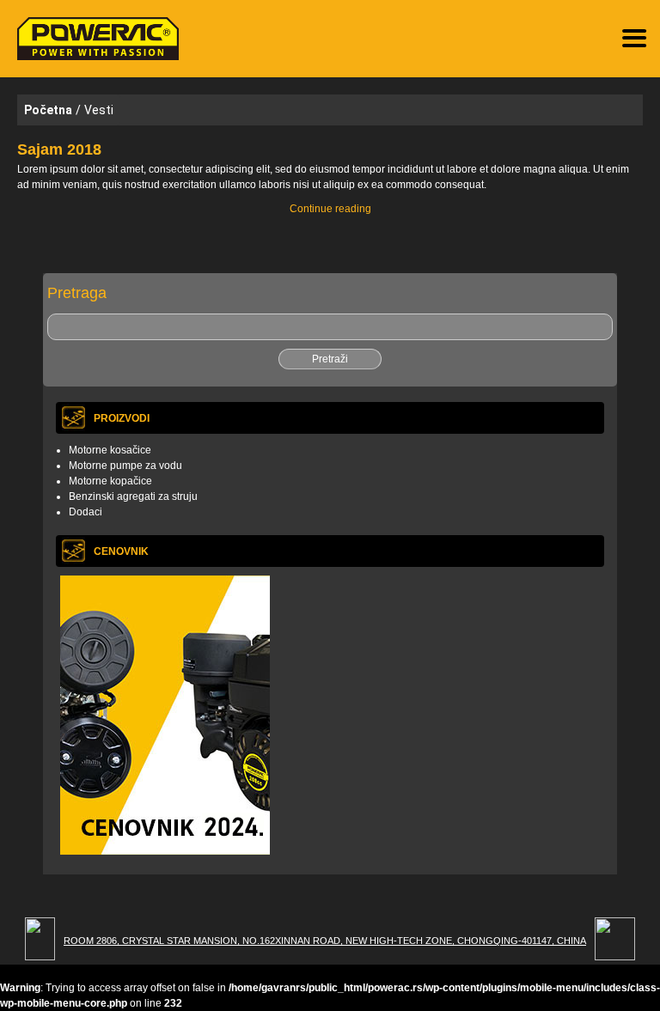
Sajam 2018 (59, 149)
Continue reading (347, 209)
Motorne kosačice (110, 450)
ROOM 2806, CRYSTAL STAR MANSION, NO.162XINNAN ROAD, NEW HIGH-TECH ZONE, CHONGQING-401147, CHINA (325, 940)
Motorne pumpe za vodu (125, 466)
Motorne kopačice (110, 481)
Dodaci (85, 512)
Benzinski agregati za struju (133, 496)
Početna (48, 110)
